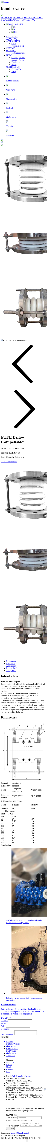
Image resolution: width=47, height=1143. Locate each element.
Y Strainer (10, 1055)
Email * (4, 1023)
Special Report (17, 46)
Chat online (6, 462)
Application (11, 666)
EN (21, 24)
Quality (9, 1067)
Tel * (3, 1026)
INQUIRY (11, 670)
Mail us (14, 462)
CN (15, 27)
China (19, 1133)
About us (10, 1062)
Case (13, 43)
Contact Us (16, 69)
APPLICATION (14, 20)
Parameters (10, 663)
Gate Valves (11, 1046)
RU (15, 29)
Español (25, 1133)
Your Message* (7, 1034)
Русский (13, 1133)
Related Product (12, 668)
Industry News (17, 60)
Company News (18, 57)
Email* (9, 1120)
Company (5, 1029)
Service (9, 1065)
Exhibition (15, 62)
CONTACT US (28, 20)
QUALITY (38, 17)
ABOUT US (18, 17)
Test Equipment (17, 53)
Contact (9, 1069)
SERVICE (28, 17)
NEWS (4, 20)
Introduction (11, 661)
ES (15, 32)
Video (13, 64)
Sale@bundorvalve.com (22, 1076)
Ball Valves (11, 1051)
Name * (4, 1021)
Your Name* (11, 1117)
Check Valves (12, 1048)
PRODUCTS (6, 17)
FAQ (13, 71)
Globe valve (11, 1053)
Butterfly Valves (13, 1044)
